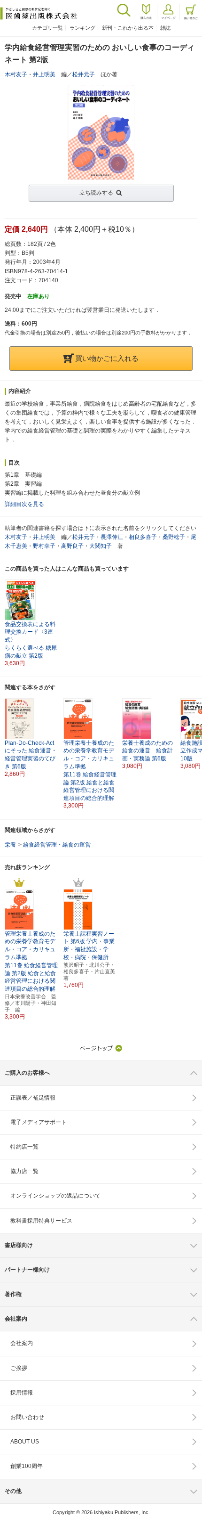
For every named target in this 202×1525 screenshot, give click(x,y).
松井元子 (83, 74)
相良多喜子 (143, 537)
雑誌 (165, 28)
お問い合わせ (27, 1417)
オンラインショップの (55, 1195)
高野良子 (72, 546)
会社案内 (21, 1343)
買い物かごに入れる (107, 358)
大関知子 (100, 546)
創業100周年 (26, 1466)
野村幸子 (44, 546)
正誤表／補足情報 (32, 1097)
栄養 (10, 844)
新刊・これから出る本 (128, 28)
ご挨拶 (18, 1368)
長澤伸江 (112, 537)
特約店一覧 (24, 1146)
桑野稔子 (174, 537)
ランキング (82, 28)
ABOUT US (24, 1441)
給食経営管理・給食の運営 (57, 844)
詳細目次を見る (24, 504)
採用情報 (21, 1392)
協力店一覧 (24, 1171)
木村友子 (16, 74)
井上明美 (44, 74)
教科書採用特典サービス (41, 1220)
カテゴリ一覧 (47, 28)
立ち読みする (96, 192)
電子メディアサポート (38, 1122)
